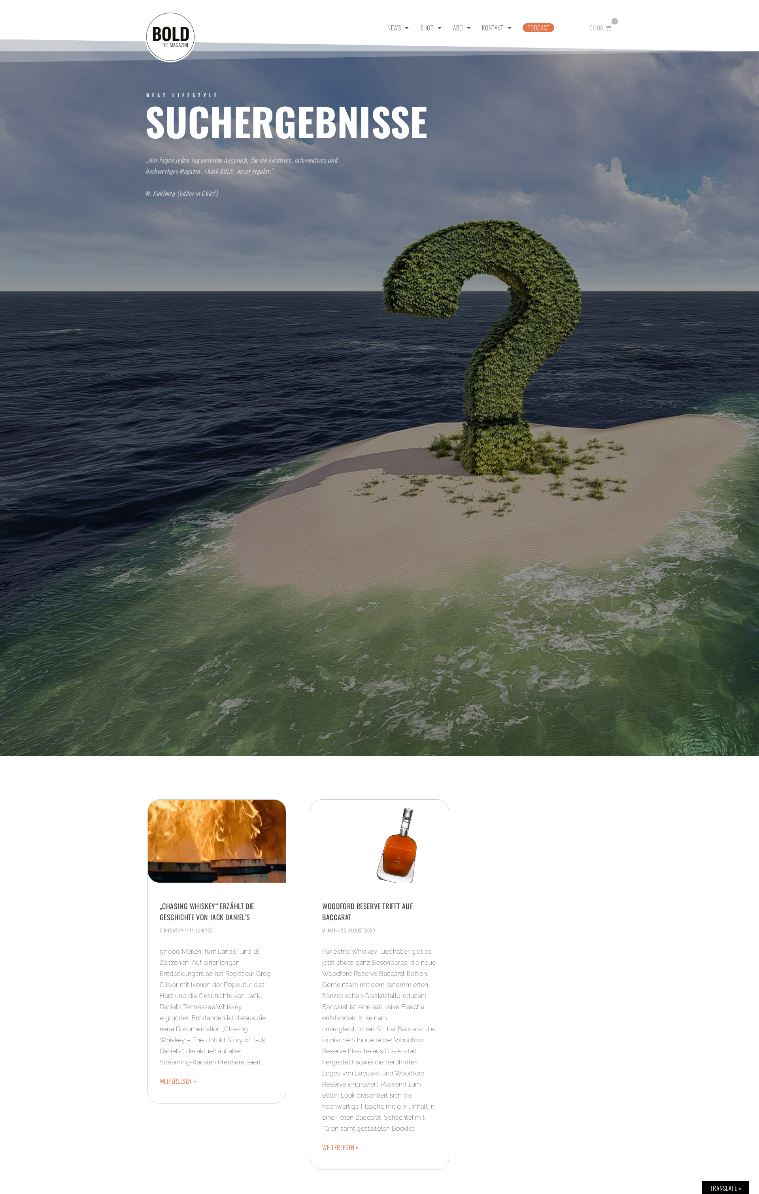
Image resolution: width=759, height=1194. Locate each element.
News (394, 27)
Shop (427, 27)
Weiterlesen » (178, 1081)
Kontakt (492, 27)
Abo (458, 27)
